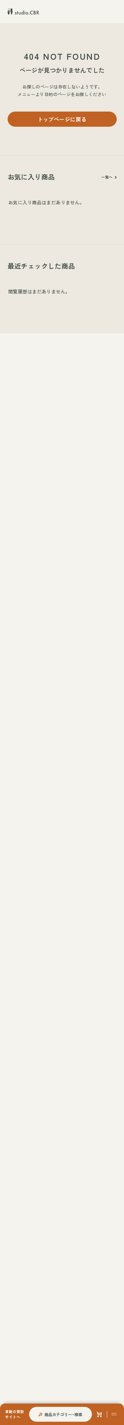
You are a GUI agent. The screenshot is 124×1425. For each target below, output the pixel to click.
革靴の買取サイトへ (14, 1414)
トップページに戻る (62, 119)
